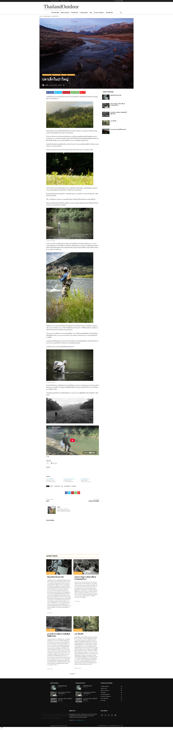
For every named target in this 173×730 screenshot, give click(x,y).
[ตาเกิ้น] (43, 85)
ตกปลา (51, 486)
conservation (57, 486)
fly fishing (73, 486)
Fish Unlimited (71, 75)
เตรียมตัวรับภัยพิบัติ (94, 501)
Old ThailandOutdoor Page (114, 725)
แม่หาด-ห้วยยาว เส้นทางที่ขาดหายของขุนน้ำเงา (85, 578)
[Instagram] (116, 1)
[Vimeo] (120, 1)
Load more (72, 673)
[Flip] (78, 492)
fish (62, 486)
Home (40, 16)
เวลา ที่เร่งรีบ (78, 634)
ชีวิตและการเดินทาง (77, 573)
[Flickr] (108, 715)
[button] (121, 12)
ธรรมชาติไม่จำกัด (56, 75)
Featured (64, 75)
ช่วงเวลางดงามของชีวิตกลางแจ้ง (118, 129)
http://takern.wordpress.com (63, 509)
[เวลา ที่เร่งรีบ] (86, 624)
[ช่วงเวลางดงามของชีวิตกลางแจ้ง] (106, 131)
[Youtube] (122, 1)
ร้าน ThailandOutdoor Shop (103, 725)
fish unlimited (67, 486)
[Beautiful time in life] (59, 567)
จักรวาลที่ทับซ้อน (49, 479)
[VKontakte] (115, 715)
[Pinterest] (72, 492)
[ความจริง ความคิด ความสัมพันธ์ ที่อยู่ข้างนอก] (59, 624)
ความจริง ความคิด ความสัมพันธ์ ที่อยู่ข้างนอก (58, 635)
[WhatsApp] (75, 492)
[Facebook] (114, 1)
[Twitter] (118, 1)
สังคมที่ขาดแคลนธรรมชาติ (69, 479)
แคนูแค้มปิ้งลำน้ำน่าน (85, 479)
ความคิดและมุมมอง (46, 16)
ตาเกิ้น (47, 85)
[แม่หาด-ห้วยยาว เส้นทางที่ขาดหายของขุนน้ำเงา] (86, 567)
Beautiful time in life (55, 577)
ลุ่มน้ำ (47, 501)
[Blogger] (102, 715)
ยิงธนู (122, 725)
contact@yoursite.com (79, 720)
